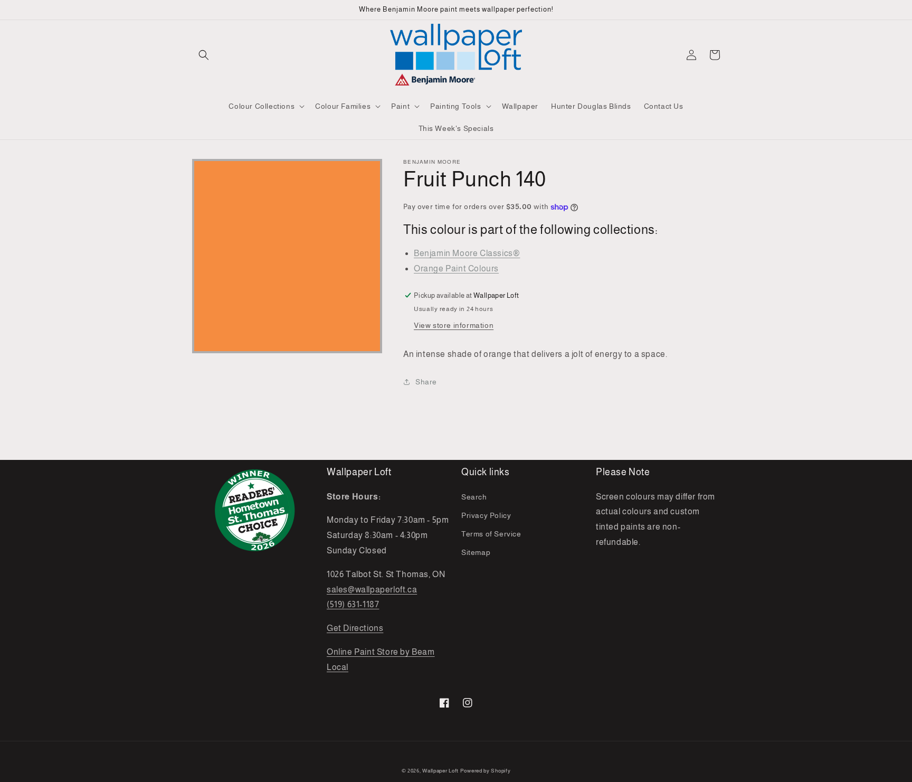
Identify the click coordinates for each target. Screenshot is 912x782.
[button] (203, 55)
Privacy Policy (486, 515)
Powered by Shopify (485, 771)
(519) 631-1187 (353, 604)
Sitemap (475, 552)
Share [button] (426, 382)
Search (474, 497)
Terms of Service (491, 534)
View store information (453, 325)
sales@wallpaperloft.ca (372, 589)
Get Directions (355, 628)
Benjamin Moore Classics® (467, 253)
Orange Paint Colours (456, 268)
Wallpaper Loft (440, 771)
